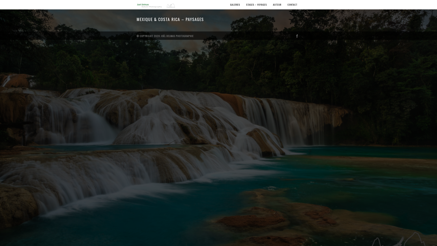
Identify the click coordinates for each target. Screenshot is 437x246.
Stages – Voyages (256, 4)
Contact (292, 4)
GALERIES (235, 4)
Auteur (277, 4)
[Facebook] (297, 36)
